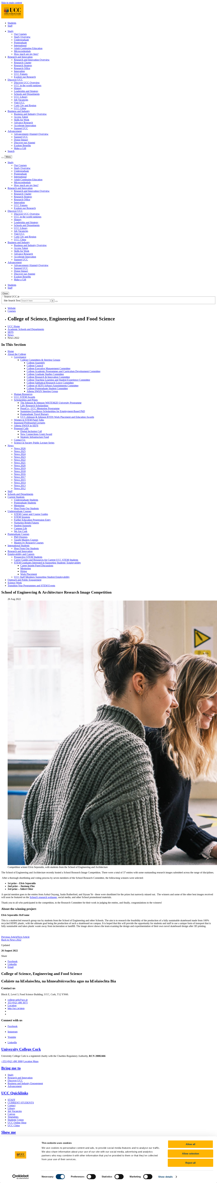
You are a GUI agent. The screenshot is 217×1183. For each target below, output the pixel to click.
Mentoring (19, 505)
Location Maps (30, 1061)
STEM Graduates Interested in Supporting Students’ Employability (47, 562)
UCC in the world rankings (27, 85)
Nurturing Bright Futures (26, 522)
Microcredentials (22, 51)
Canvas (11, 1114)
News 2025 (20, 451)
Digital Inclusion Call (31, 431)
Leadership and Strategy (26, 91)
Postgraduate (20, 42)
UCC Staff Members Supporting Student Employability (42, 577)
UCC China (20, 108)
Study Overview (22, 37)
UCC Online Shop (17, 1122)
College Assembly (36, 362)
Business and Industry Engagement (25, 1083)
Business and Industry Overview (30, 114)
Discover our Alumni (24, 142)
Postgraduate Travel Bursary (34, 414)
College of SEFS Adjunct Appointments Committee (52, 385)
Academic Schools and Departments (26, 329)
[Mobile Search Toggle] (2, 157)
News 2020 (20, 465)
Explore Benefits (22, 145)
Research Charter (22, 62)
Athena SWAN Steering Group (42, 391)
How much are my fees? (26, 54)
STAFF (11, 1099)
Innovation (19, 71)
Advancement (15, 1086)
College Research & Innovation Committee (48, 377)
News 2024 (20, 454)
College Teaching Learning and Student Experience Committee (58, 380)
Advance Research (23, 122)
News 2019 (20, 468)
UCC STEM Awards (24, 397)
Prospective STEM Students (28, 557)
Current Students (16, 497)
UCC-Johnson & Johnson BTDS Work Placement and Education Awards (57, 417)
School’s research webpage (43, 897)
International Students (18, 545)
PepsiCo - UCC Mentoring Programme (40, 408)
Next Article (23, 937)
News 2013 (20, 485)
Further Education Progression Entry (32, 519)
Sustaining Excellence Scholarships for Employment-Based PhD (52, 411)
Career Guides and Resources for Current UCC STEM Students (46, 559)
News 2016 (20, 474)
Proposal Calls (21, 428)
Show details (165, 1176)
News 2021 (20, 462)
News (11, 335)
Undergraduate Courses (19, 511)
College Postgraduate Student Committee (47, 388)
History (17, 88)
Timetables (13, 1117)
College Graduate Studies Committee (45, 374)
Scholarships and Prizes (26, 400)
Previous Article (9, 937)
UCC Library (20, 97)
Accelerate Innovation (25, 125)
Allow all (190, 1144)
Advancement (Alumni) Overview (31, 134)
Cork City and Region (25, 105)
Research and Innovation (20, 551)
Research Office (22, 68)
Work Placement (28, 574)
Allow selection (190, 1153)
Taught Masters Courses (26, 539)
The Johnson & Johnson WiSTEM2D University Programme (50, 402)
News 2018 (20, 471)
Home (11, 351)
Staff (10, 25)
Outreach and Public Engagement (24, 579)
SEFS (11, 332)
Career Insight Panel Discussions (36, 565)
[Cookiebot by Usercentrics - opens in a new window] (20, 1176)
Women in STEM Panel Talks (29, 420)
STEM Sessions (22, 517)
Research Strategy (23, 65)
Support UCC (21, 128)
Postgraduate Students (25, 502)
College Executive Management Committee (48, 368)
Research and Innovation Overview (32, 59)
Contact (11, 1105)
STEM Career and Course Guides (31, 514)
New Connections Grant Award (36, 434)
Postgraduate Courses (18, 534)
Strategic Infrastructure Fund (34, 437)
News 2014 (20, 482)
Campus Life (20, 528)
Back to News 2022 (11, 939)
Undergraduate (21, 39)
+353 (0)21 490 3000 (12, 1061)
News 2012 (20, 488)
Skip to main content (11, 2)
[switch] (91, 1176)
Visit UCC (19, 102)
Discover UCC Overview (27, 82)
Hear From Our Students (26, 508)
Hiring (23, 571)
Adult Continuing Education (28, 48)
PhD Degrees (20, 537)
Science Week (15, 582)
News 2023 (20, 457)
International (20, 45)
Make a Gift (20, 148)
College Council (35, 365)
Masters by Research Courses (29, 542)
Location (12, 1005)
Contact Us (19, 440)
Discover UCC (15, 1080)
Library (11, 1108)
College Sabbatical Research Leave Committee (50, 382)
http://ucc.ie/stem (16, 1008)
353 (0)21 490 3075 (18, 1002)
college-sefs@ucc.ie (18, 999)
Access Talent (21, 117)
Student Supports (22, 525)
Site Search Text (12, 300)
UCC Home (14, 326)
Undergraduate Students (26, 499)
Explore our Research (25, 77)
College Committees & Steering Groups (40, 360)
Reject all (190, 1162)
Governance (20, 357)
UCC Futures (20, 74)
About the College (17, 354)
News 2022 (20, 460)
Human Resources (23, 394)
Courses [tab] (12, 311)
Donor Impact (21, 139)
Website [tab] (12, 308)
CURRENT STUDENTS (21, 1102)
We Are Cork (20, 531)
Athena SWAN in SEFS (26, 425)
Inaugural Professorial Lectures (29, 422)
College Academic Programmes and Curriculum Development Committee (63, 371)
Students (12, 23)
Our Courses (20, 34)
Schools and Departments (27, 94)
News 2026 (20, 448)
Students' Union (16, 1119)
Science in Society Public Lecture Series (34, 442)
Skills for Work (21, 119)
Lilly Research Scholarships (34, 405)
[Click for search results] (56, 301)
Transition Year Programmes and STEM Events (31, 585)
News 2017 (20, 477)
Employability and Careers (21, 554)
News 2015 (20, 480)
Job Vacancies (21, 99)
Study (11, 1074)
